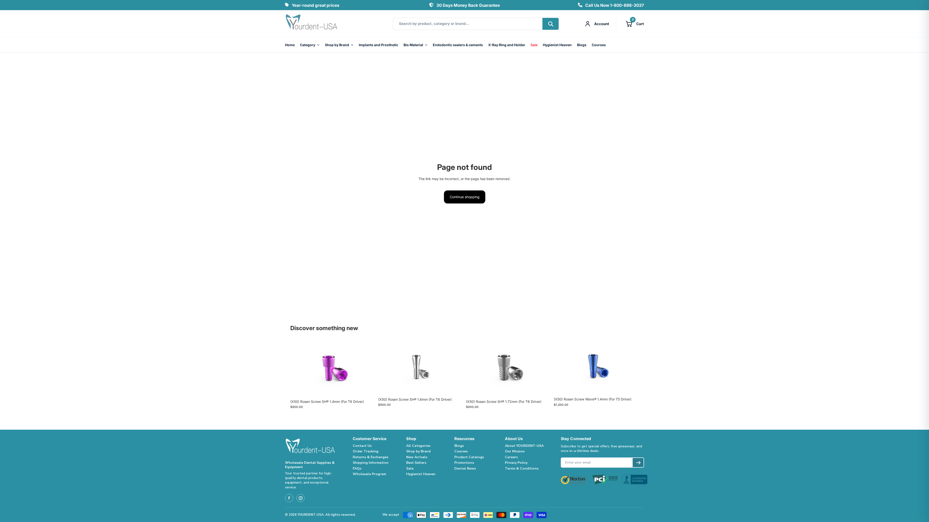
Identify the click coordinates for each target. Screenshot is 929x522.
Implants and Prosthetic (378, 45)
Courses (599, 45)
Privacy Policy (516, 462)
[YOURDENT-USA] (311, 23)
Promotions (464, 462)
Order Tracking (365, 451)
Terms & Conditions (522, 468)
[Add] (367, 389)
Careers (511, 457)
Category (307, 45)
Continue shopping (464, 197)
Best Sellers (416, 462)
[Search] (550, 24)
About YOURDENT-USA (524, 445)
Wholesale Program (369, 474)
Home (290, 45)
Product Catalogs (469, 457)
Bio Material (413, 45)
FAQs (357, 468)
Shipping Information (371, 462)
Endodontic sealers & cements (458, 45)
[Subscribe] (638, 462)
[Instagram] (300, 498)
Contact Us (362, 445)
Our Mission (515, 451)
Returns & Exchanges (370, 457)
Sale (534, 45)
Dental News (465, 468)
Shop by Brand (337, 45)
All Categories (418, 445)
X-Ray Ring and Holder (506, 45)
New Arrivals (416, 457)
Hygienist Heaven (557, 45)
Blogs (581, 45)
